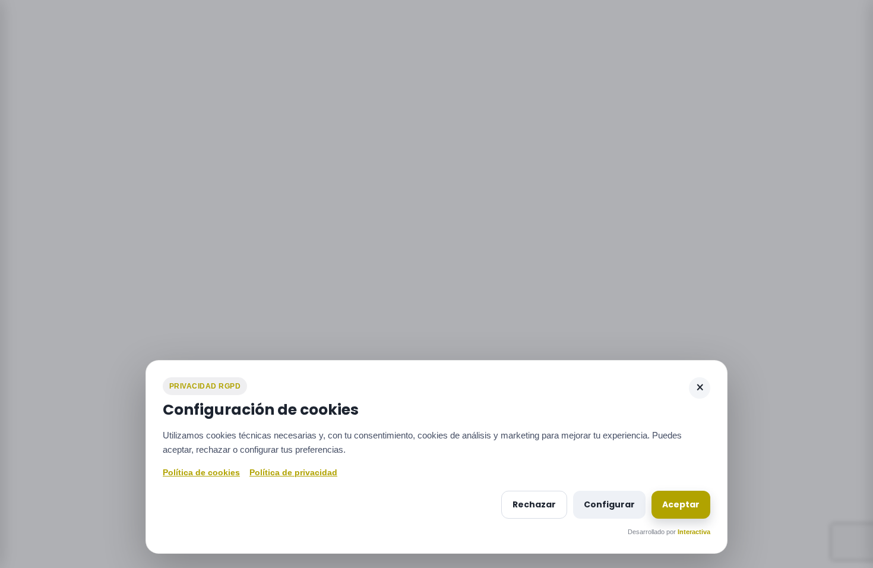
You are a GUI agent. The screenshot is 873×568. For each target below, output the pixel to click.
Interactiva (694, 531)
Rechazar (534, 504)
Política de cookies (201, 472)
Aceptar (681, 504)
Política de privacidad (293, 472)
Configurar (609, 504)
